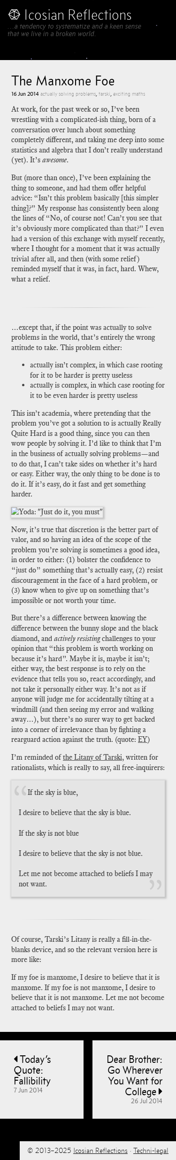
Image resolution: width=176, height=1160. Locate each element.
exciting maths (129, 94)
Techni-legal (150, 1150)
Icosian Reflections (100, 1150)
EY (142, 739)
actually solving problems (68, 94)
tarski (104, 94)
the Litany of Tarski (92, 757)
